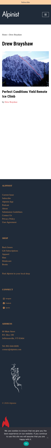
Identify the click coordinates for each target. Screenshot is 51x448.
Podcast (5, 205)
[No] (47, 437)
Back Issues (7, 247)
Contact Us (7, 215)
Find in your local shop (16, 273)
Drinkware (6, 261)
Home (4, 35)
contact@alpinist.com (11, 349)
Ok (26, 444)
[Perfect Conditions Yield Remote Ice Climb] (25, 69)
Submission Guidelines (12, 212)
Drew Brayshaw (11, 102)
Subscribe (25, 2)
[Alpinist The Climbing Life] (10, 14)
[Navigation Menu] (45, 14)
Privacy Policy (8, 219)
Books (5, 264)
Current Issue (8, 195)
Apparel (5, 254)
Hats (4, 257)
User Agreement (9, 222)
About (5, 208)
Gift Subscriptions (10, 251)
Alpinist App (8, 202)
